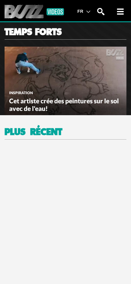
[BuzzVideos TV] (34, 11)
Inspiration (21, 93)
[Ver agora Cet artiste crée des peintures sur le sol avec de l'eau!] (65, 80)
